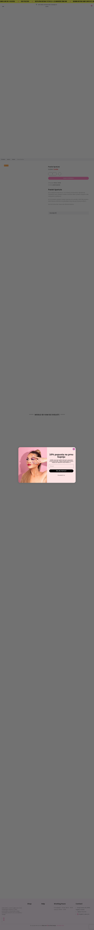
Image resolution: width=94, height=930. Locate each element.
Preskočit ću (61, 475)
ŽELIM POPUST (61, 470)
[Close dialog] (74, 449)
